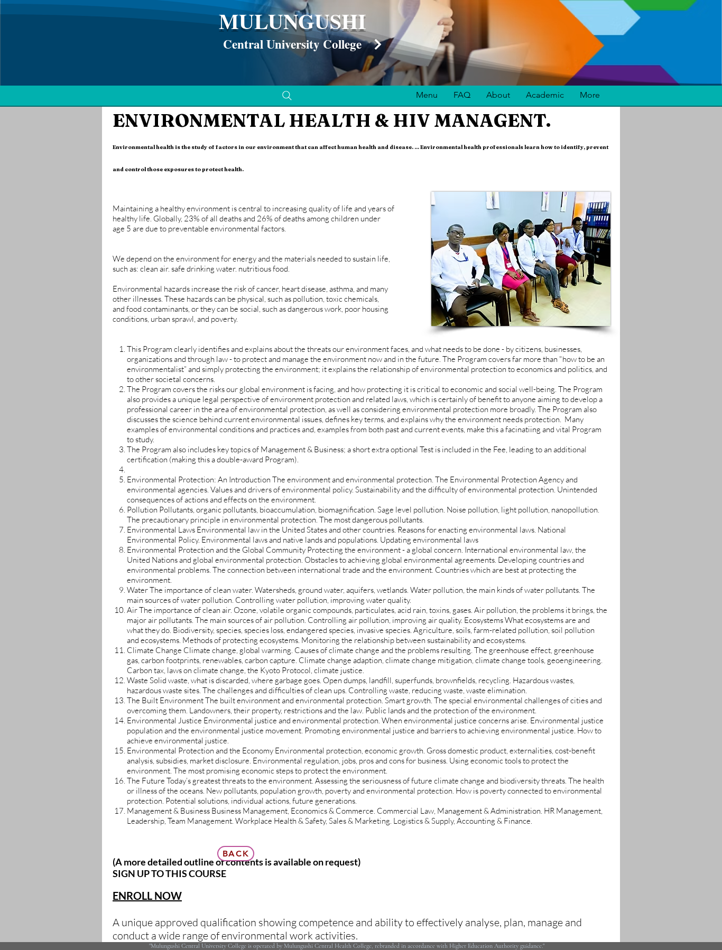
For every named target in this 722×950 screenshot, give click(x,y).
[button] (427, 95)
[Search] (287, 96)
